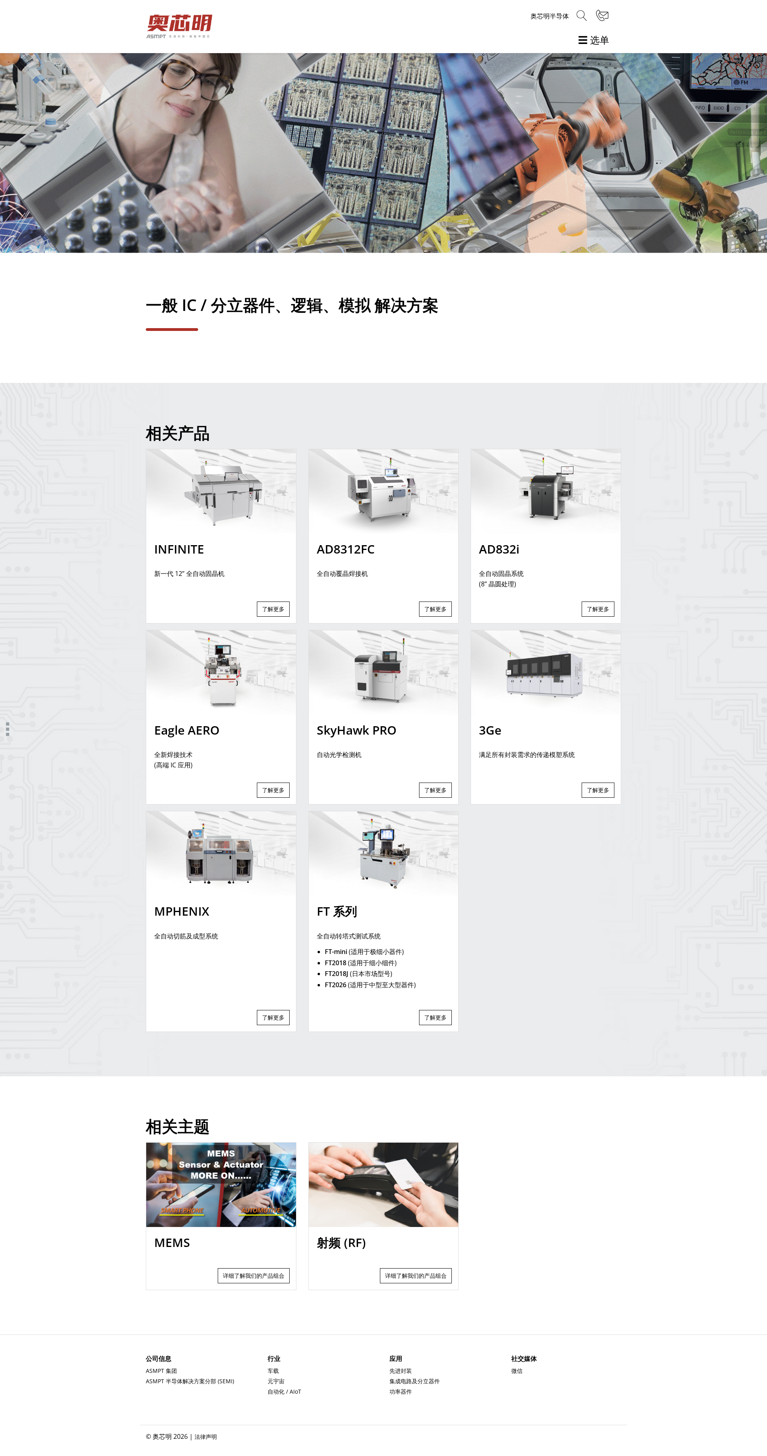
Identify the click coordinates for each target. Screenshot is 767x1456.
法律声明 (206, 1436)
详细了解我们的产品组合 (253, 1275)
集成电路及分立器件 (414, 1381)
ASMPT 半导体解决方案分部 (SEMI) (190, 1381)
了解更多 (273, 609)
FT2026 (335, 984)
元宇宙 (276, 1381)
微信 (517, 1370)
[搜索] (581, 16)
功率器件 (400, 1391)
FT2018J (336, 973)
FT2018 (335, 962)
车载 (273, 1370)
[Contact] (601, 16)
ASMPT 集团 (161, 1370)
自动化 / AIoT (284, 1391)
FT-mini (336, 951)
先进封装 (400, 1370)
